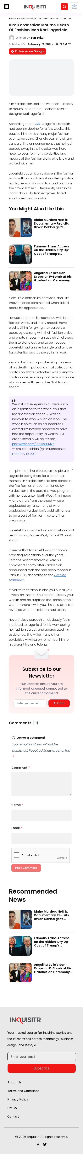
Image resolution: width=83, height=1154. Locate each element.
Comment (20, 767)
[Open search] (64, 6)
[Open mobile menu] (6, 6)
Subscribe (41, 1068)
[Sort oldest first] (36, 723)
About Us (14, 1082)
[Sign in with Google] (74, 6)
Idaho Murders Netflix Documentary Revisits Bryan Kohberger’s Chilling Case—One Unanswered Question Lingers (51, 229)
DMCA (12, 1108)
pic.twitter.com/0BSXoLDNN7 (33, 444)
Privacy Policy (17, 1099)
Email (16, 828)
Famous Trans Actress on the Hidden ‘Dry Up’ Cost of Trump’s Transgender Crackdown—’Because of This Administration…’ (54, 255)
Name (17, 805)
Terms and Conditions (23, 1091)
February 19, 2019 (24, 454)
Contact (13, 1116)
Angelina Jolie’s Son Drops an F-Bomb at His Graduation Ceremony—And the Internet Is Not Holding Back (53, 280)
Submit (59, 703)
